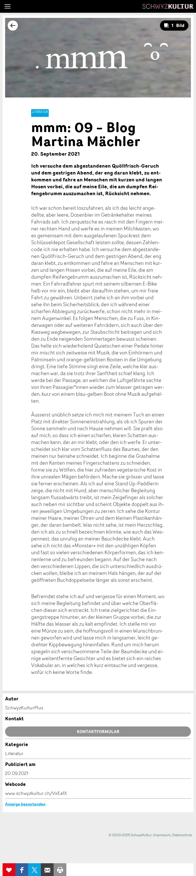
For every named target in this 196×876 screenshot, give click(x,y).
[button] (7, 6)
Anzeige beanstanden (25, 804)
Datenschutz (182, 834)
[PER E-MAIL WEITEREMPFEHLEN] (47, 869)
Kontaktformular (98, 732)
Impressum (162, 834)
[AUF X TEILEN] (34, 869)
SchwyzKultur (167, 6)
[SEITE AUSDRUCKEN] (60, 869)
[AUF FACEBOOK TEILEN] (21, 869)
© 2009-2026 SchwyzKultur (130, 834)
